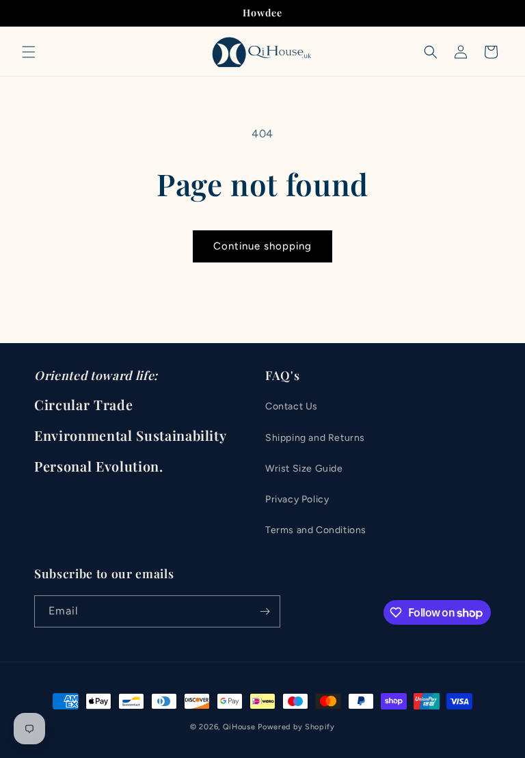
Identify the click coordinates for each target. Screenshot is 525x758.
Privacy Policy (297, 499)
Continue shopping (262, 246)
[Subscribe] (265, 611)
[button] (29, 52)
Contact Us (291, 406)
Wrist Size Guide (304, 468)
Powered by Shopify (296, 726)
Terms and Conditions (315, 530)
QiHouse (239, 726)
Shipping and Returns (315, 438)
